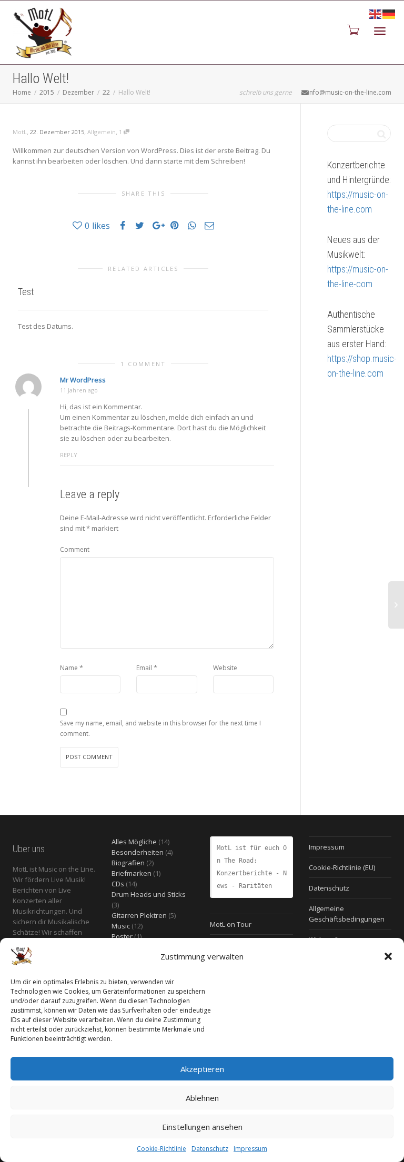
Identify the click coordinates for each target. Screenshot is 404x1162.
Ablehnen (202, 1098)
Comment (74, 549)
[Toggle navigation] (379, 31)
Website (225, 667)
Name (69, 667)
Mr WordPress (83, 380)
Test (26, 291)
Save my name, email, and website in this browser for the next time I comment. (160, 728)
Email (144, 667)
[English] (375, 13)
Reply (68, 455)
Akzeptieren (202, 1069)
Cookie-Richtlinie (161, 1148)
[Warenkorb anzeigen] (352, 30)
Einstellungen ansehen (202, 1126)
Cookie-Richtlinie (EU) (342, 867)
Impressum (250, 1148)
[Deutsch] (389, 13)
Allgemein (101, 132)
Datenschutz (209, 1148)
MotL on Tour (230, 924)
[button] (388, 956)
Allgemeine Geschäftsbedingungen (347, 914)
